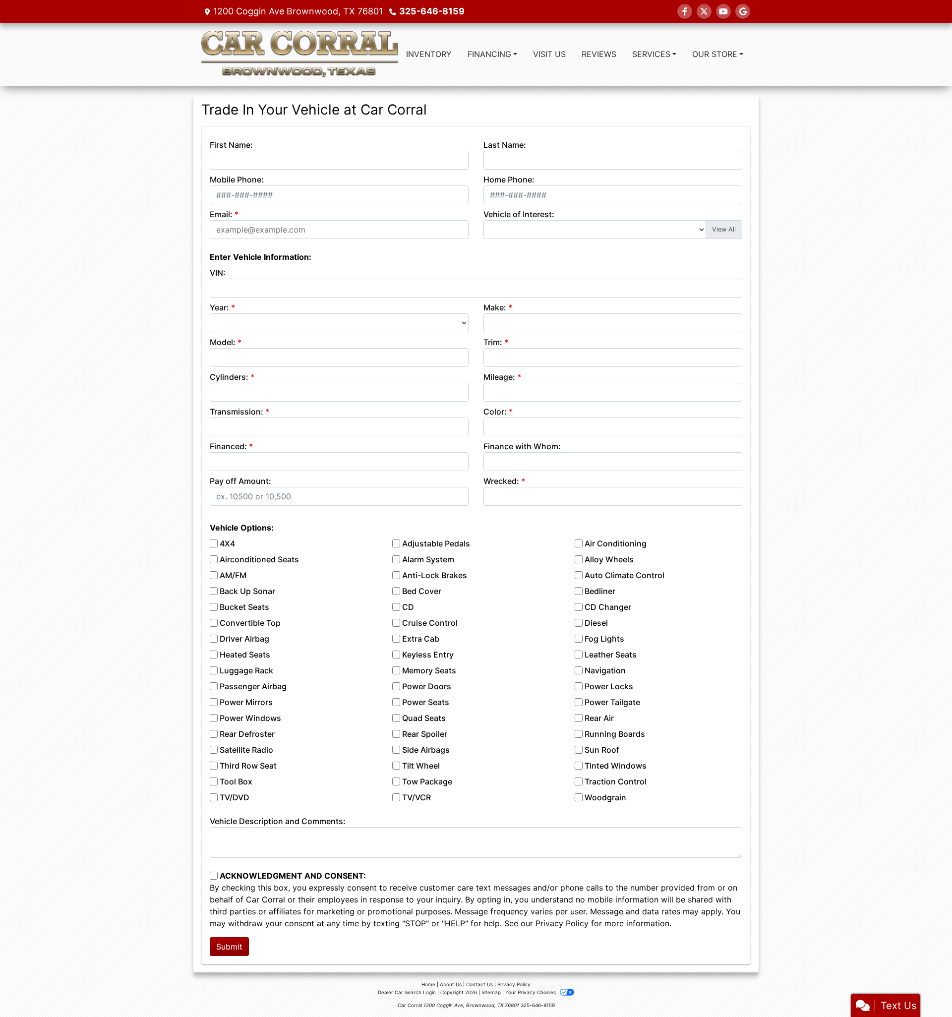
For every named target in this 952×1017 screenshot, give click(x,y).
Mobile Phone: (237, 179)
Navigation (605, 670)
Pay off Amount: (240, 481)
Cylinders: (229, 377)
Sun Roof (602, 750)
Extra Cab (420, 639)
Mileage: (499, 377)
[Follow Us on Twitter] (704, 11)
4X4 (227, 543)
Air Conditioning (616, 543)
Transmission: (236, 412)
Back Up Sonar (247, 591)
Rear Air (599, 718)
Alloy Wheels (609, 559)
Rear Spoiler (424, 734)
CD (408, 607)
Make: (494, 307)
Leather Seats (611, 654)
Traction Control (616, 781)
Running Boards (615, 734)
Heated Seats (245, 654)
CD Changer (608, 607)
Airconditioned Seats (259, 559)
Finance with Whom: (522, 446)
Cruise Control (430, 623)
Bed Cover (421, 591)
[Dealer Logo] (299, 54)
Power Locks (609, 686)
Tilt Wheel (421, 766)
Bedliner (600, 591)
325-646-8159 (432, 11)
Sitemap (491, 992)
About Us (451, 984)
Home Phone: (509, 179)
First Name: (231, 145)
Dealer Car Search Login (407, 992)
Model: (223, 342)
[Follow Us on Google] (742, 11)
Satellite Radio (246, 750)
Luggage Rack (246, 670)
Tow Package (427, 781)
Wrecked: (501, 481)
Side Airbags (426, 750)
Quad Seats (424, 718)
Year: (219, 307)
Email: (221, 214)
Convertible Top (250, 623)
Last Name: (504, 145)
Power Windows (250, 718)
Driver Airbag (244, 639)
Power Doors (426, 686)
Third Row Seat (248, 766)
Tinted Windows (616, 766)
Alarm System (428, 559)
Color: (495, 412)
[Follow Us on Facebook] (684, 11)
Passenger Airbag (253, 686)
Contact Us (479, 984)
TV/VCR (416, 797)
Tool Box (236, 781)
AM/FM (233, 575)
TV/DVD (234, 797)
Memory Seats (429, 670)
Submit (229, 947)
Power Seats (425, 702)
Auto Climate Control (624, 575)
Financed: (228, 446)
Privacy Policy (562, 923)
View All (724, 229)
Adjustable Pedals (436, 543)
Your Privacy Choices (531, 992)
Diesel (596, 623)
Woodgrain (605, 797)
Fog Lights (604, 639)
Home (428, 984)
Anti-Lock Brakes (434, 575)
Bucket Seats (244, 607)
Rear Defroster (247, 734)
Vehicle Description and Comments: (278, 821)
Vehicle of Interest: (518, 214)
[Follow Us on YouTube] (723, 11)
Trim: (492, 342)
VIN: (218, 273)
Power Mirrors (246, 702)
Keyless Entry (428, 654)
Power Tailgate (612, 702)
